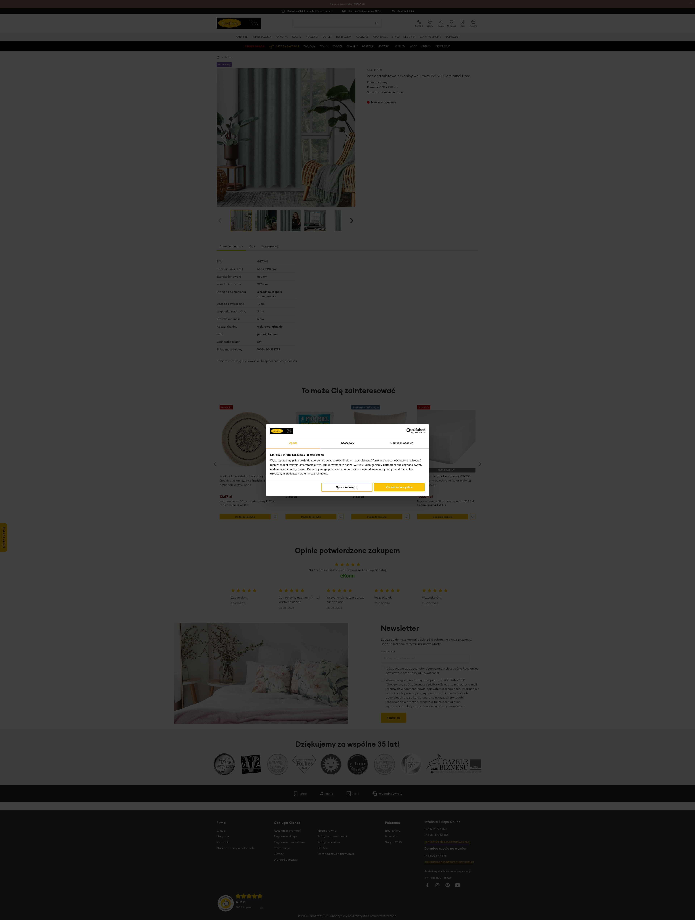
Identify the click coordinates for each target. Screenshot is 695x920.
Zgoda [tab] (293, 442)
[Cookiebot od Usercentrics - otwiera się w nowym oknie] (409, 431)
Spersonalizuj (345, 487)
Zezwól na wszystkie (399, 487)
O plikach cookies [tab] (401, 442)
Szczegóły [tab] (347, 442)
